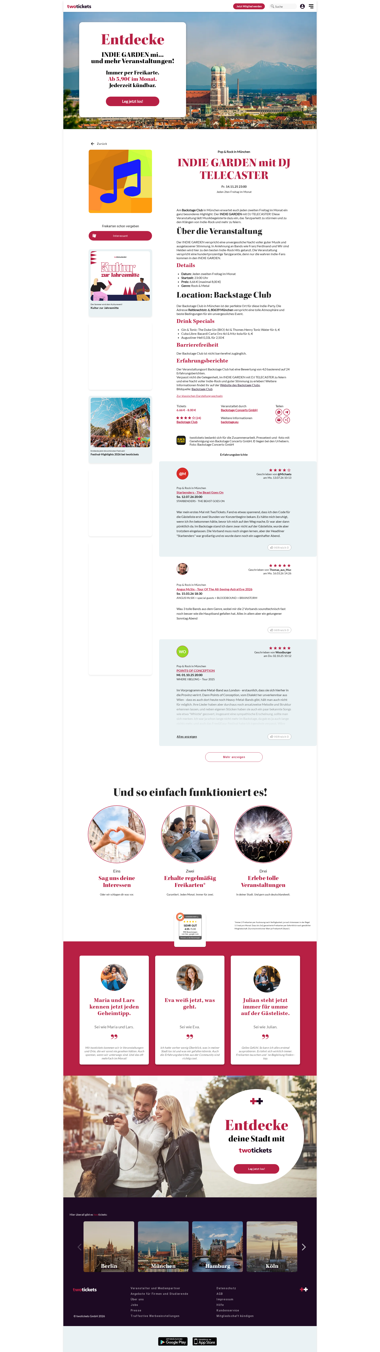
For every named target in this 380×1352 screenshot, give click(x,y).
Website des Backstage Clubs (240, 385)
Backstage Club (202, 389)
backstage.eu (229, 422)
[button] (272, 6)
